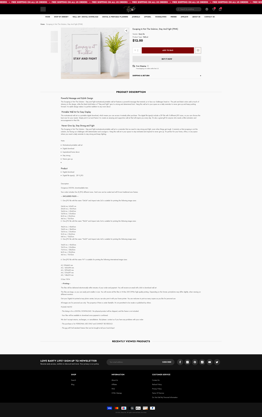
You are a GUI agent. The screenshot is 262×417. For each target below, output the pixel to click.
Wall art (145, 37)
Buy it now (167, 59)
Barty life (142, 34)
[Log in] (206, 9)
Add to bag (167, 50)
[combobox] (190, 9)
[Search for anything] (188, 9)
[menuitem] (43, 9)
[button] (220, 9)
